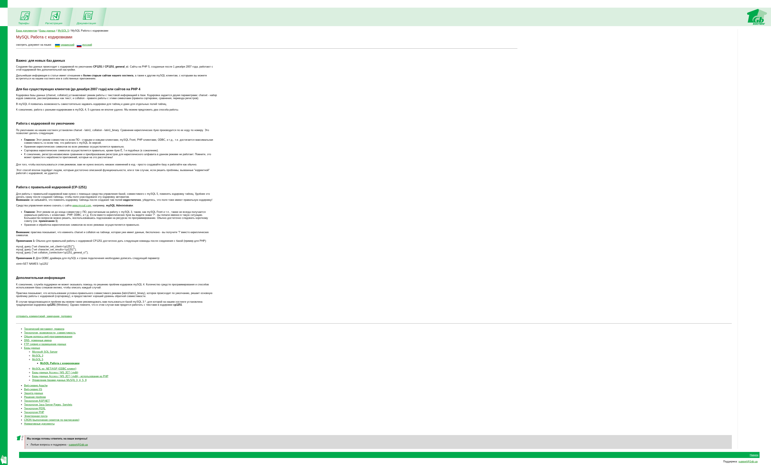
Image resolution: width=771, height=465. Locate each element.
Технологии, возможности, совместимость (50, 332)
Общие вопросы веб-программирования (48, 336)
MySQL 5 (63, 30)
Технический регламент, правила (44, 328)
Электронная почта (35, 416)
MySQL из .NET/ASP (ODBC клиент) (54, 368)
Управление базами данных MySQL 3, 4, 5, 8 (59, 380)
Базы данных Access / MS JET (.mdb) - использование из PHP (70, 376)
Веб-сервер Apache (36, 385)
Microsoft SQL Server (44, 351)
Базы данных (47, 30)
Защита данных (33, 393)
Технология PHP (34, 412)
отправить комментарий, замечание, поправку (44, 316)
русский (87, 44)
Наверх (754, 455)
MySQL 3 (37, 355)
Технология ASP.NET (37, 400)
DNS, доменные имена (38, 340)
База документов (26, 30)
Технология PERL (35, 408)
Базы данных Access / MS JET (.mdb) (55, 372)
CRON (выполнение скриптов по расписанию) (51, 419)
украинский (67, 44)
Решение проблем (35, 396)
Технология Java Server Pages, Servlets (48, 404)
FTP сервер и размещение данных (45, 344)
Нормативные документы (39, 423)
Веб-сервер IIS (33, 389)
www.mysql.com (81, 205)
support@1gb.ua (78, 444)
